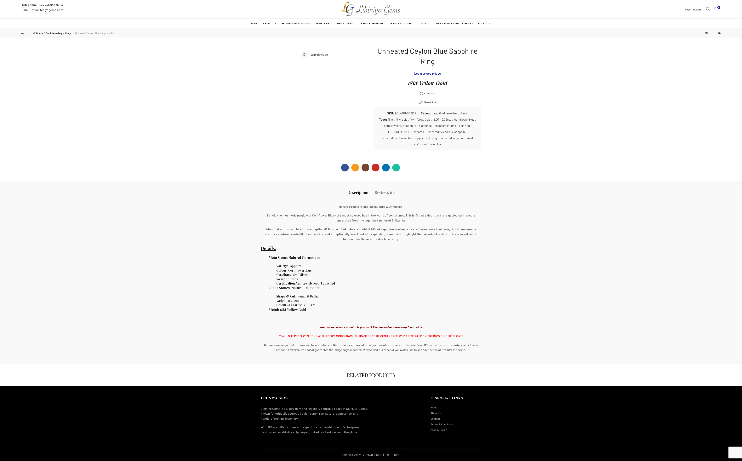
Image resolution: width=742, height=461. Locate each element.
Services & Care (400, 23)
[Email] (355, 167)
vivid (470, 138)
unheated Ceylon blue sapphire (446, 132)
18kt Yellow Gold (420, 119)
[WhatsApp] (396, 167)
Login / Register (693, 9)
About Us (269, 23)
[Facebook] (345, 167)
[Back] (24, 33)
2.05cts (446, 119)
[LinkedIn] (386, 167)
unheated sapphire (452, 138)
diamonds (425, 125)
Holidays (484, 23)
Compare (429, 93)
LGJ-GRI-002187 (398, 132)
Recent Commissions (296, 23)
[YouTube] (376, 167)
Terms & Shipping (371, 23)
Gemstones (345, 23)
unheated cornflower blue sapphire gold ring (409, 138)
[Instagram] (365, 167)
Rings (68, 33)
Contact (424, 23)
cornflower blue (464, 119)
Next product (717, 33)
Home (254, 23)
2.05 (436, 119)
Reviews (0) (385, 192)
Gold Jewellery (54, 33)
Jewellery (323, 23)
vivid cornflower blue (427, 144)
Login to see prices (427, 73)
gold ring (464, 125)
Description (357, 192)
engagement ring (445, 125)
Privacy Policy (439, 429)
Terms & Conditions (442, 424)
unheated (418, 132)
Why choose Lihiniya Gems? (454, 23)
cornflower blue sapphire (400, 125)
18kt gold (401, 119)
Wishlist (718, 7)
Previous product (708, 33)
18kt (390, 119)
